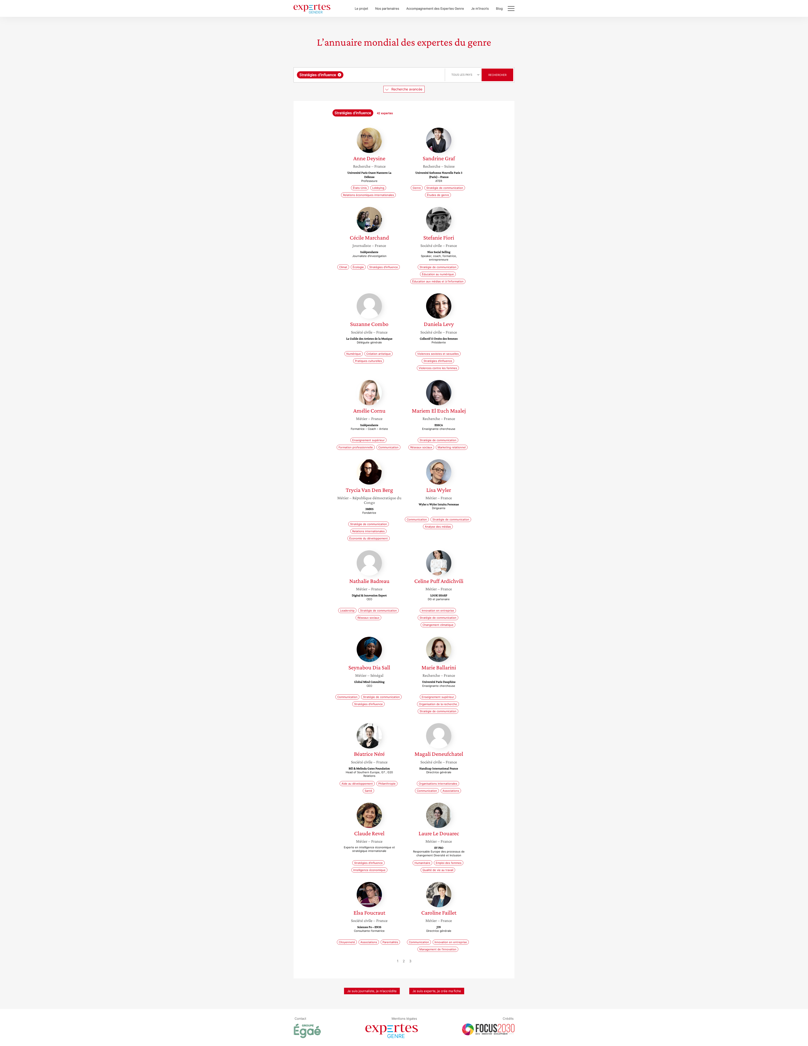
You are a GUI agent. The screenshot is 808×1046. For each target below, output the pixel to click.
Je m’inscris (480, 9)
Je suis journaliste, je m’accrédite (372, 991)
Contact (300, 1018)
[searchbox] (386, 75)
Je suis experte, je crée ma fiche (436, 991)
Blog (499, 9)
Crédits (508, 1018)
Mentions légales (404, 1018)
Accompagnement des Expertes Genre (435, 9)
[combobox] (370, 75)
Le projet (361, 9)
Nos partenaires (387, 9)
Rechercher (497, 75)
